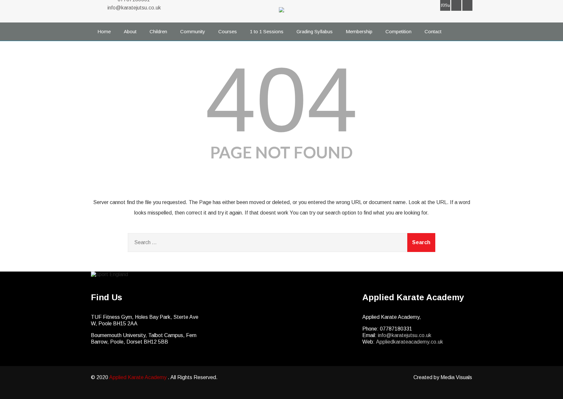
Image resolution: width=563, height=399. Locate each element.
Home (104, 31)
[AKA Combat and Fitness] (281, 14)
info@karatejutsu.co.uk (134, 7)
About (130, 31)
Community (192, 31)
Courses (227, 31)
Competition (398, 31)
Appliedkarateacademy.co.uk (409, 342)
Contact (433, 31)
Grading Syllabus (314, 31)
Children (158, 31)
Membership (359, 31)
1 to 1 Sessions (266, 31)
